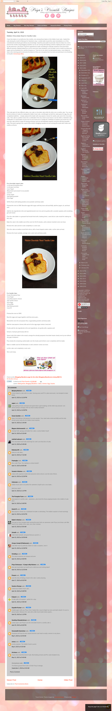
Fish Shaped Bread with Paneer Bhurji (85, 221)
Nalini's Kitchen (16, 520)
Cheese (44, 383)
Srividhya (15, 554)
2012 (81, 276)
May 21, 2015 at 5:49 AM (19, 657)
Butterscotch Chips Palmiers (84, 92)
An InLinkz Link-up (12, 379)
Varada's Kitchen (17, 471)
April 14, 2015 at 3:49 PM (19, 503)
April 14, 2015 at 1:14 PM (19, 490)
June (82, 83)
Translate (91, 36)
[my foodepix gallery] (99, 141)
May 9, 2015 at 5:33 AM (18, 646)
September (84, 78)
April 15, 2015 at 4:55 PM (19, 559)
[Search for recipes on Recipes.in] (83, 327)
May (82, 85)
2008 (81, 286)
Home (8, 25)
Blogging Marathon (31, 383)
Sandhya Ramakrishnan (19, 620)
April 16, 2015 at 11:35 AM (19, 569)
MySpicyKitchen (17, 390)
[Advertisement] (90, 344)
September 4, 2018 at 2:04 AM (20, 668)
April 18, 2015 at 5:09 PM (19, 591)
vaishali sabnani (17, 439)
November (84, 73)
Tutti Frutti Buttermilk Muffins (84, 185)
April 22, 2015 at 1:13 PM (19, 614)
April (82, 88)
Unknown (15, 482)
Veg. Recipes (17, 25)
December (84, 70)
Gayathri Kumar (16, 607)
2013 (81, 273)
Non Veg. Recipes (29, 25)
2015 (81, 68)
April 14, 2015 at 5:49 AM (19, 444)
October (83, 75)
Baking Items (21, 383)
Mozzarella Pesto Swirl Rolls (85, 117)
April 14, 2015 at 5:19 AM (19, 433)
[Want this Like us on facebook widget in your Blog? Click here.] (109, 709)
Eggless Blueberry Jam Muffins (85, 150)
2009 (81, 283)
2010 (81, 281)
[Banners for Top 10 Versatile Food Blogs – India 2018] (92, 48)
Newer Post (11, 680)
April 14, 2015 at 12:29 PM (19, 476)
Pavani (14, 575)
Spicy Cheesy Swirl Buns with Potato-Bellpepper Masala (85, 203)
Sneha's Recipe (16, 586)
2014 (81, 271)
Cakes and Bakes (42, 25)
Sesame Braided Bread (84, 111)
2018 (81, 60)
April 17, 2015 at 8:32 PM (19, 580)
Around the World (56, 25)
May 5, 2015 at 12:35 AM (19, 636)
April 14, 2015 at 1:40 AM (19, 422)
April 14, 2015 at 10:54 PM (19, 514)
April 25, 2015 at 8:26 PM (19, 625)
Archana (14, 652)
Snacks (52, 383)
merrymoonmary (59, 697)
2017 (81, 63)
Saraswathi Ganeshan (18, 631)
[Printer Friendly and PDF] (9, 381)
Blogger (74, 697)
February (84, 265)
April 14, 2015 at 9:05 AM (19, 465)
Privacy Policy (68, 25)
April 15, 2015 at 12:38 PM (19, 548)
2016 (81, 65)
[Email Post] (40, 381)
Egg (48, 383)
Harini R (14, 509)
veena (13, 641)
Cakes (39, 383)
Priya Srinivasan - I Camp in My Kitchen (24, 564)
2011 (81, 278)
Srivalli (14, 532)
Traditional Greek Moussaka (84, 106)
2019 (81, 58)
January (83, 267)
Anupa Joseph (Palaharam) (20, 543)
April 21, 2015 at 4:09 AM (19, 602)
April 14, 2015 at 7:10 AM (19, 455)
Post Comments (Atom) (21, 684)
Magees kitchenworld (18, 428)
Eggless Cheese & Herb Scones (85, 145)
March (83, 262)
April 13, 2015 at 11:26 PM (19, 397)
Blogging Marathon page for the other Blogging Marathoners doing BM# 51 (38, 377)
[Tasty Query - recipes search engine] (98, 150)
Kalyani (14, 597)
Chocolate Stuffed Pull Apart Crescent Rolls (85, 256)
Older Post (68, 680)
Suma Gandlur (16, 416)
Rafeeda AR (15, 450)
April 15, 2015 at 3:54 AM (19, 526)
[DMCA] (83, 308)
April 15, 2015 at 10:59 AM (19, 537)
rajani (13, 403)
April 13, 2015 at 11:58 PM (19, 410)
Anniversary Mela (18, 54)
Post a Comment (15, 672)
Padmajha (15, 460)
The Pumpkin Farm (18, 496)
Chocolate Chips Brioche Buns (85, 242)
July (82, 80)
